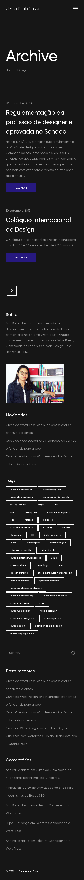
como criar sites (19, 580)
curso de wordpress (58, 512)
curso (13, 542)
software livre (18, 565)
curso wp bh (33, 542)
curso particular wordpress (25, 557)
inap (12, 512)
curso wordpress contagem (26, 588)
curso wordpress (52, 489)
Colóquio (15, 535)
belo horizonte (52, 535)
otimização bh (52, 618)
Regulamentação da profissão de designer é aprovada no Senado (39, 122)
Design (40, 504)
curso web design (20, 610)
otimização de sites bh (48, 626)
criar (42, 603)
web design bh (48, 610)
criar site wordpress (21, 527)
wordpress (31, 512)
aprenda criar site (49, 580)
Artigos (29, 519)
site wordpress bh (20, 550)
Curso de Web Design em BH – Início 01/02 (36, 728)
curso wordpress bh (21, 489)
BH (32, 535)
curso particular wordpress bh (55, 572)
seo (12, 519)
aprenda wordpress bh (56, 497)
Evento (66, 527)
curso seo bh (17, 626)
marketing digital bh (22, 633)
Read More (21, 187)
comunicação (58, 542)
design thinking (19, 572)
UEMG (57, 504)
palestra (48, 519)
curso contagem (19, 603)
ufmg (54, 557)
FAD (61, 565)
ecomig (47, 527)
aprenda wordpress (21, 497)
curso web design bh (22, 618)
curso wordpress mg (21, 595)
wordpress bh (18, 504)
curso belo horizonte (55, 595)
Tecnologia (42, 565)
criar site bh (48, 550)
